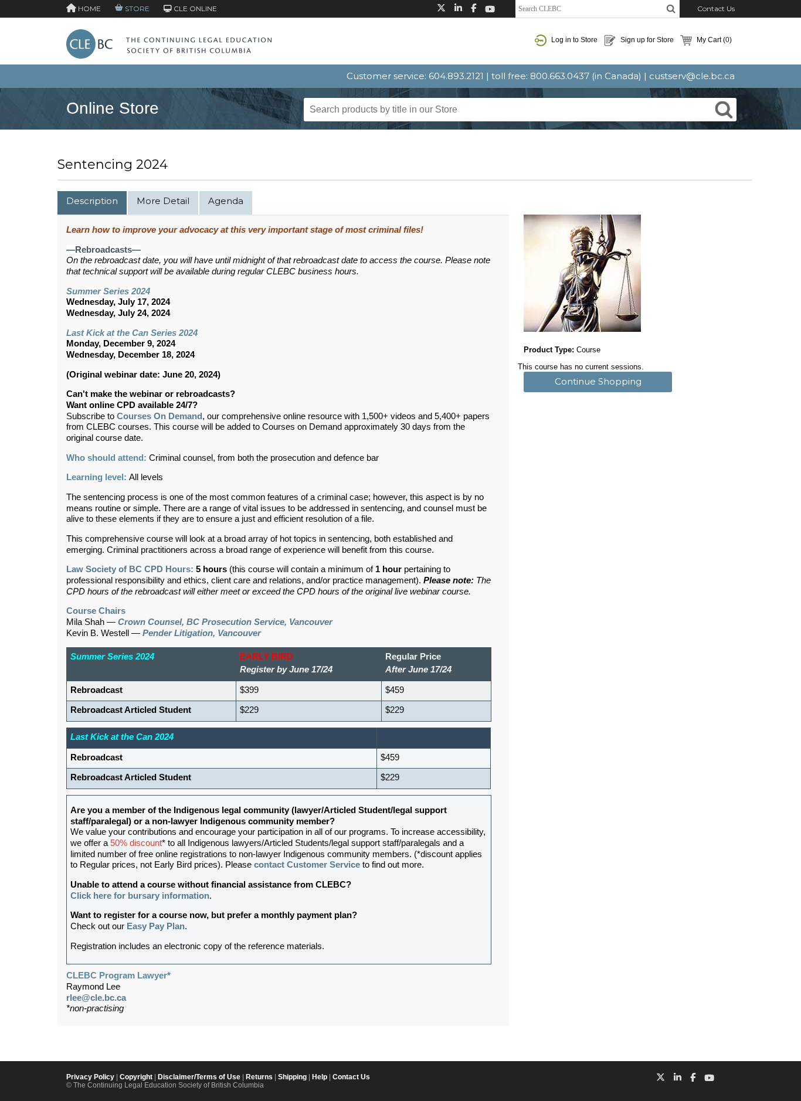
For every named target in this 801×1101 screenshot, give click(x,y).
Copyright (136, 1077)
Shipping (292, 1077)
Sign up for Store (646, 40)
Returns (259, 1077)
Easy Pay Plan (156, 926)
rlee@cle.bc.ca (96, 998)
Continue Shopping (598, 381)
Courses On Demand (159, 416)
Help (319, 1077)
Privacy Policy (90, 1077)
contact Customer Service (307, 864)
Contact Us (716, 8)
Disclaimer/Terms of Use (199, 1077)
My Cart (713, 40)
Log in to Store (573, 40)
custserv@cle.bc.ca (692, 75)
